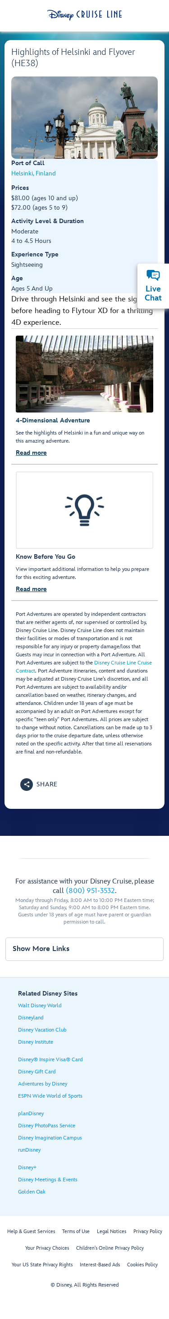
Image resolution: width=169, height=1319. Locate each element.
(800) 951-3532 (90, 891)
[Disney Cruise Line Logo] (84, 15)
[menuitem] (153, 275)
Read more (31, 453)
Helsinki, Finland (33, 173)
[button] (39, 784)
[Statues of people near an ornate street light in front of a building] (84, 117)
